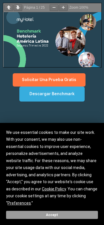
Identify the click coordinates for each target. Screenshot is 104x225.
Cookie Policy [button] (54, 189)
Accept (52, 215)
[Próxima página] (18, 7)
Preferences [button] (19, 203)
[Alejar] (54, 7)
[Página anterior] (8, 7)
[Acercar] (63, 7)
